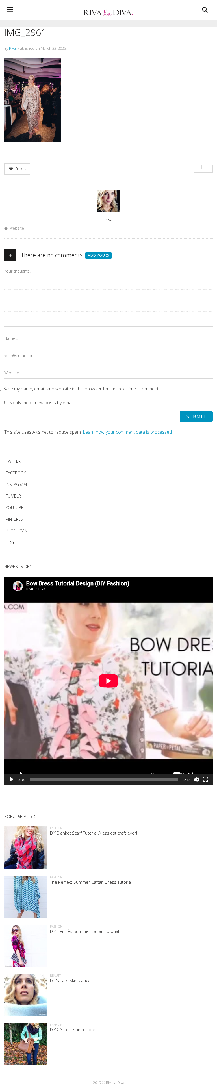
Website (16, 228)
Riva (12, 48)
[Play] (11, 779)
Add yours (98, 255)
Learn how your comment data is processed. (128, 432)
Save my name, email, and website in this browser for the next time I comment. (81, 389)
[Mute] (196, 779)
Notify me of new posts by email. (41, 402)
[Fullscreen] (205, 779)
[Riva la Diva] (108, 10)
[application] (108, 681)
